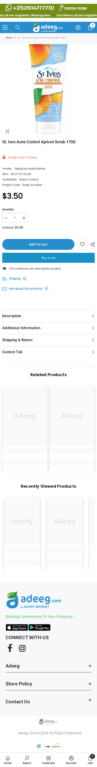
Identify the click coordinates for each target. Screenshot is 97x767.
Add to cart (38, 244)
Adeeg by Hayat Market (30, 168)
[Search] (17, 27)
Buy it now (48, 258)
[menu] (5, 27)
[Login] (78, 27)
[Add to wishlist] (82, 244)
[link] (25, 450)
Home (9, 37)
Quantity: (8, 209)
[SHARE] (91, 244)
